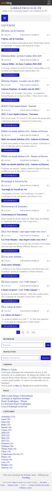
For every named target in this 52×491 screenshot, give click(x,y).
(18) (6, 451)
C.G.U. (23, 485)
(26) (5, 421)
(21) (5, 440)
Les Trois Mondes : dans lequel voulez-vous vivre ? (24, 240)
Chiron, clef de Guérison (12, 39)
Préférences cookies (25, 488)
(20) (7, 446)
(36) (5, 419)
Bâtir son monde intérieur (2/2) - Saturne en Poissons (25, 139)
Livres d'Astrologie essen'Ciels (14, 406)
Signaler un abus (13, 485)
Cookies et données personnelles (39, 485)
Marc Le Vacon (21, 385)
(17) (12, 454)
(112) (8, 416)
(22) (5, 432)
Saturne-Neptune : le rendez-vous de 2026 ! (20, 89)
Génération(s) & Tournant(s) (14, 214)
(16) (6, 456)
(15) (5, 462)
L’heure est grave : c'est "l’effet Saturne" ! (20, 290)
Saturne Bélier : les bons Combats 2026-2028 (21, 64)
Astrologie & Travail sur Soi (14, 189)
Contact (2, 485)
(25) (5, 424)
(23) (6, 429)
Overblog (26, 477)
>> (33, 332)
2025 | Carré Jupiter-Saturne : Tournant (19, 114)
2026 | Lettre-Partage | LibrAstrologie (17, 395)
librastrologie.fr (26, 8)
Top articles (43, 482)
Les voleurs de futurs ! (11, 315)
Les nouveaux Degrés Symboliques (16, 403)
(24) (6, 427)
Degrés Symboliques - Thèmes (14, 401)
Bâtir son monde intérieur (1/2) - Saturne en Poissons (25, 164)
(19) (8, 448)
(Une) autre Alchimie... (11, 265)
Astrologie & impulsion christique (15, 398)
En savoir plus (10, 50)
